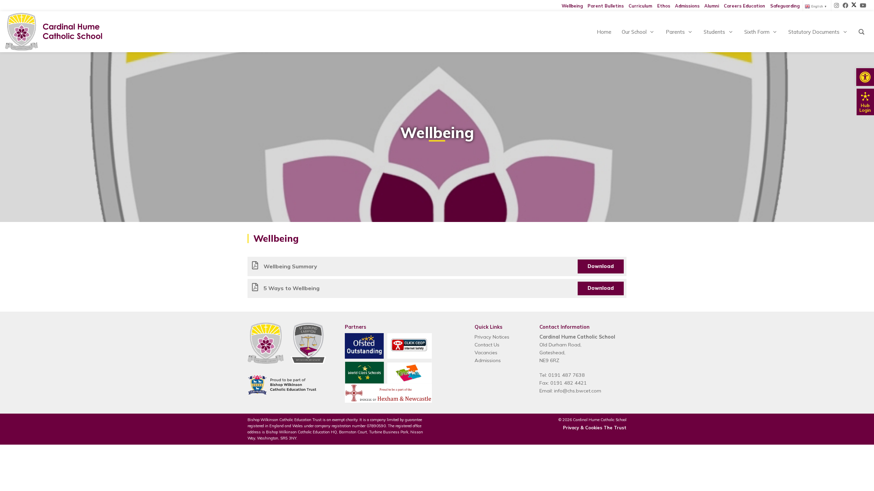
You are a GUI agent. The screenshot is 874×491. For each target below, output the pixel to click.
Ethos (663, 6)
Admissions (687, 6)
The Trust (615, 427)
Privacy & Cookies (582, 427)
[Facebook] (846, 6)
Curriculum (640, 6)
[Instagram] (837, 6)
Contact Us (487, 345)
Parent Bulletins (606, 6)
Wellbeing (572, 6)
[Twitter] (853, 6)
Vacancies (486, 352)
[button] (865, 77)
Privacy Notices (492, 337)
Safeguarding (785, 6)
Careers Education (744, 6)
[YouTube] (862, 6)
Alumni (711, 6)
